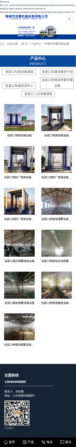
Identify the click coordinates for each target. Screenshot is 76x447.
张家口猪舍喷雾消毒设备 (19, 302)
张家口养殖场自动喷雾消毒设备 (56, 261)
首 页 (24, 43)
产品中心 (36, 43)
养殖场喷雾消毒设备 (57, 43)
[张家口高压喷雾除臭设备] (19, 243)
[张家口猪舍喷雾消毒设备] (19, 285)
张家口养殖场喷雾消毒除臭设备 (56, 219)
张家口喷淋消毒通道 (56, 135)
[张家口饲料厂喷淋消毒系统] (19, 159)
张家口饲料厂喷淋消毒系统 (19, 177)
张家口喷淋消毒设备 (19, 135)
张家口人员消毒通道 (38, 94)
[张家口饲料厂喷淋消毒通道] (56, 159)
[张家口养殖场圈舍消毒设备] (56, 285)
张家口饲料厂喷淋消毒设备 (19, 219)
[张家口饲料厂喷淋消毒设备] (19, 201)
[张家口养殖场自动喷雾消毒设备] (56, 243)
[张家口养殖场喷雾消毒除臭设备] (56, 201)
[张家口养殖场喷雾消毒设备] (19, 326)
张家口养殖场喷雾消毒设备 (57, 82)
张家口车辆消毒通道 (19, 71)
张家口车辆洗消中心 (19, 85)
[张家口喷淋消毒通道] (56, 117)
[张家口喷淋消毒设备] (19, 117)
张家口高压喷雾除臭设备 (19, 261)
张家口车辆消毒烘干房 (57, 71)
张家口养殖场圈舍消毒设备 (56, 302)
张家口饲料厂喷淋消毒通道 (56, 177)
